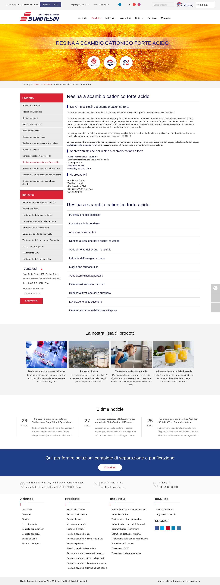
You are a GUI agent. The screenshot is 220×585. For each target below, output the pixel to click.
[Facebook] (124, 4)
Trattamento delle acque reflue (36, 259)
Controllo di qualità (31, 534)
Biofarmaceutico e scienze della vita (39, 202)
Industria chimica (30, 208)
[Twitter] (129, 4)
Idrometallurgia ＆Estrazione (35, 227)
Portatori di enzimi (31, 130)
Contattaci (110, 467)
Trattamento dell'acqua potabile (37, 215)
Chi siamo (27, 509)
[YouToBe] (134, 4)
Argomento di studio (166, 514)
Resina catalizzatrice (32, 112)
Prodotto (48, 84)
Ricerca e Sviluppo (31, 543)
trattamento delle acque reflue (82, 145)
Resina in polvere (30, 149)
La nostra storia (29, 524)
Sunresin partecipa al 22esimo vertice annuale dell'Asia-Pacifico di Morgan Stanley (115, 421)
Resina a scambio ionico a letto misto (40, 143)
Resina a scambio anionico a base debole (87, 568)
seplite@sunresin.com (80, 5)
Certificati (26, 514)
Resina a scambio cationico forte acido (72, 84)
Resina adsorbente (31, 105)
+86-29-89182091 (101, 5)
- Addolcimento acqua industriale (82, 157)
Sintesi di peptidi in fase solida (36, 156)
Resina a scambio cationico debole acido (41, 174)
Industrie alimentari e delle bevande (39, 221)
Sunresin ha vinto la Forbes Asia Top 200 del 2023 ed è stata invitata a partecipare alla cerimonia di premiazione (178, 421)
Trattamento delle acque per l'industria (40, 240)
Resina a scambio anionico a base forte (41, 168)
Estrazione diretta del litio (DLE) (37, 234)
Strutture (26, 519)
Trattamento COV (30, 253)
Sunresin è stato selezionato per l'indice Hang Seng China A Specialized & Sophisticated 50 (53, 421)
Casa (37, 84)
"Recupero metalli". (76, 165)
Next (196, 362)
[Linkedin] (119, 4)
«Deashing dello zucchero (79, 168)
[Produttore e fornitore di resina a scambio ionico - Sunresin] (39, 16)
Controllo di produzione (33, 529)
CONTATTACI (31, 301)
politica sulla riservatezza (187, 581)
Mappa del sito (165, 581)
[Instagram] (139, 4)
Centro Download (164, 509)
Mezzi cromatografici (32, 124)
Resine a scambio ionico (33, 137)
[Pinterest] (168, 528)
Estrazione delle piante (33, 246)
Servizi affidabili (29, 538)
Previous (22, 362)
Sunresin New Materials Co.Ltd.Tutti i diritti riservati (62, 581)
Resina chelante (30, 118)
